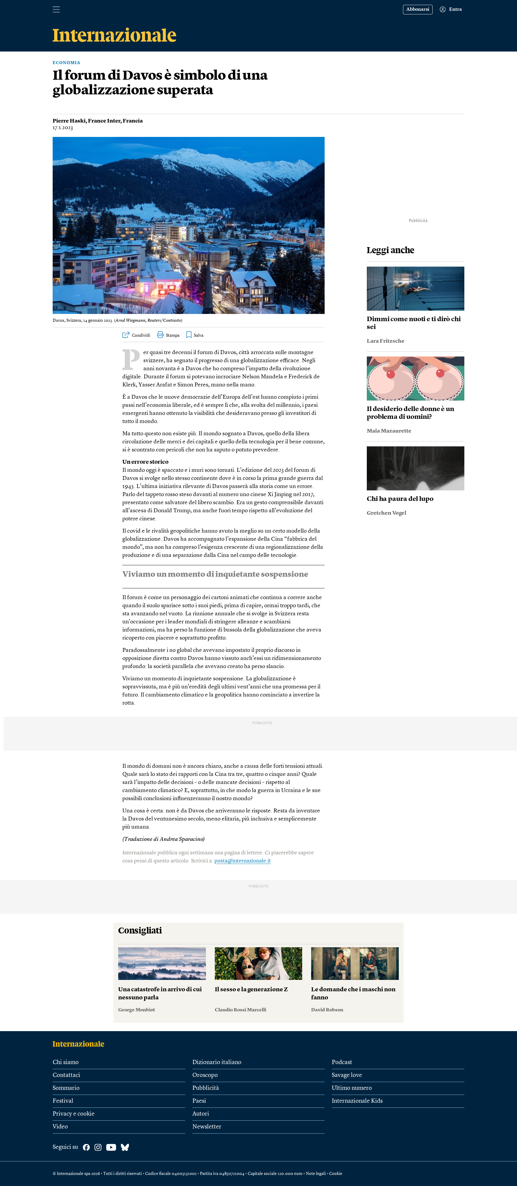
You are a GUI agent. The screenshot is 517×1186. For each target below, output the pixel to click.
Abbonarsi (417, 9)
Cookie (335, 1174)
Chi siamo (66, 1063)
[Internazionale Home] (80, 1044)
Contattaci (66, 1075)
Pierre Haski (69, 121)
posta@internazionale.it (243, 861)
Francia (133, 121)
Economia (66, 63)
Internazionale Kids (357, 1101)
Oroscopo (205, 1075)
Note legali (316, 1174)
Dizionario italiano (216, 1063)
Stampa (173, 335)
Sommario (66, 1088)
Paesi (199, 1101)
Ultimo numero (352, 1088)
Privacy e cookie (74, 1114)
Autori (200, 1114)
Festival (63, 1101)
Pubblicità (205, 1088)
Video (60, 1127)
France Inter (104, 121)
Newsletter (206, 1127)
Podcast (342, 1063)
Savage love (347, 1075)
